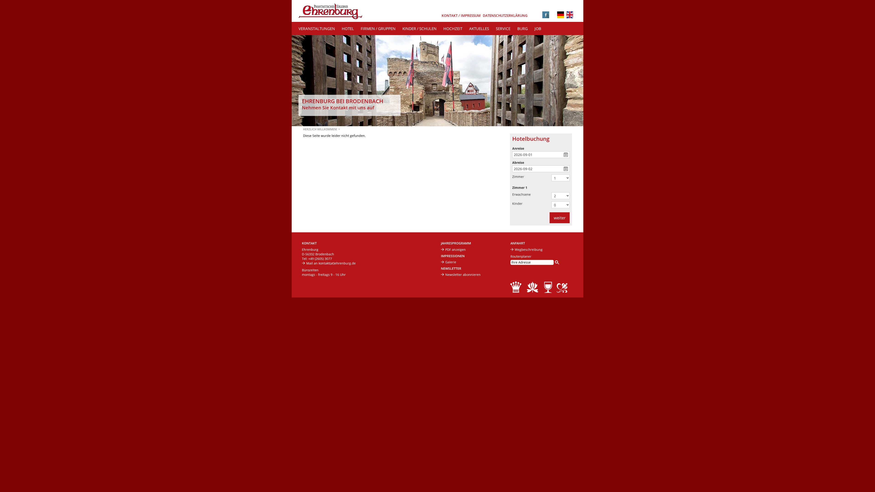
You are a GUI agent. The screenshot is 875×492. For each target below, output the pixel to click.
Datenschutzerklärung (505, 15)
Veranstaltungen (317, 28)
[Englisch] (569, 14)
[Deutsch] (560, 15)
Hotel (348, 28)
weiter (560, 217)
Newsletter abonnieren (463, 274)
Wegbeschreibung (529, 249)
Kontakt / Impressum (461, 15)
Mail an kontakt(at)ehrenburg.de (331, 263)
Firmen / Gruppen (378, 28)
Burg (522, 28)
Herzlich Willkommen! (320, 129)
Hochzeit (452, 28)
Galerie (450, 262)
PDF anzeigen (455, 249)
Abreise (518, 162)
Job (538, 28)
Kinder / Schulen (419, 28)
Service (503, 28)
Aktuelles (479, 28)
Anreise (518, 148)
